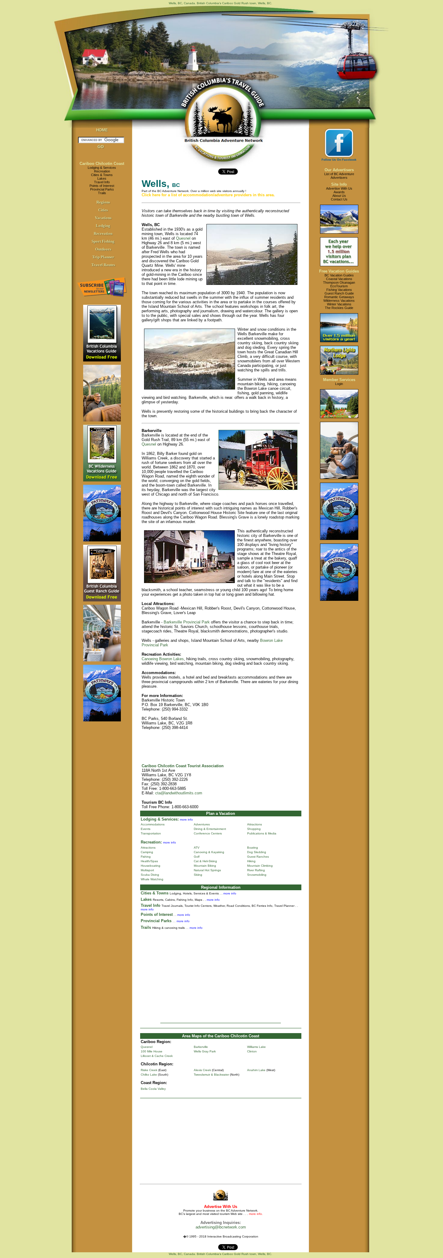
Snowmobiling (256, 874)
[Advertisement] (220, 974)
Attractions (254, 824)
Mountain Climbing (260, 865)
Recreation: (151, 842)
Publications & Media (261, 833)
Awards (339, 192)
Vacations (103, 218)
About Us (339, 195)
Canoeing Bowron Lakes (163, 659)
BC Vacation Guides (339, 275)
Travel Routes (103, 265)
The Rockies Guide (339, 308)
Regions (103, 202)
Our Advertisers (339, 170)
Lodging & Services (102, 167)
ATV (197, 847)
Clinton (252, 1051)
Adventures (202, 824)
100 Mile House (151, 1051)
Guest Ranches (258, 856)
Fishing (146, 856)
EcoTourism (339, 286)
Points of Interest (102, 186)
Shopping (254, 829)
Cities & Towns (102, 175)
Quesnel (183, 238)
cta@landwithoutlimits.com (178, 793)
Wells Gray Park (205, 1051)
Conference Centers (208, 833)
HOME (102, 130)
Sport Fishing (103, 241)
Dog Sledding (256, 852)
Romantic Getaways (339, 297)
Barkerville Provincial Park (187, 622)
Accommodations (153, 824)
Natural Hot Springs (207, 870)
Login (339, 384)
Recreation (102, 171)
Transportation (151, 833)
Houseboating (150, 865)
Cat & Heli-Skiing (205, 861)
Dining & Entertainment (210, 829)
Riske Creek (149, 1070)
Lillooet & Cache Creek (157, 1056)
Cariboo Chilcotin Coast (102, 163)
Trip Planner (103, 257)
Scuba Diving (150, 874)
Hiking (251, 861)
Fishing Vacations (339, 290)
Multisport (147, 870)
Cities (103, 210)
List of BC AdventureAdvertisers (339, 175)
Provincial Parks (102, 189)
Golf (197, 856)
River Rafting (256, 870)
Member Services (339, 379)
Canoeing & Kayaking (209, 852)
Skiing (198, 874)
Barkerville (201, 1046)
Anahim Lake (256, 1070)
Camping (147, 852)
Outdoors (103, 249)
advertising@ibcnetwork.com (221, 1227)
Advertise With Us (339, 188)
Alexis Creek (202, 1070)
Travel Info (102, 182)
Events (145, 829)
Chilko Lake (149, 1074)
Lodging (103, 225)
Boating (252, 847)
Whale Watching (152, 879)
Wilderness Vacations (339, 300)
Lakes (101, 178)
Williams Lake (256, 1046)
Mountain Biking (205, 865)
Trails (102, 193)
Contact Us (339, 199)
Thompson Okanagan (339, 282)
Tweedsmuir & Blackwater (211, 1074)
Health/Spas (149, 861)
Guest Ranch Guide (339, 293)
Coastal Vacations (339, 279)
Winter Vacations (339, 304)
